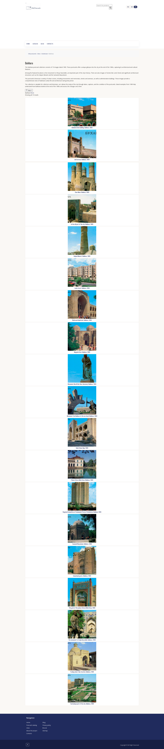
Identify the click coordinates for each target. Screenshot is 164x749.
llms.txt (45, 728)
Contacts (50, 44)
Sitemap (45, 731)
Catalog (35, 44)
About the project (31, 731)
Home (28, 44)
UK (132, 7)
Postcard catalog (31, 725)
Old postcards (32, 54)
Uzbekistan (44, 54)
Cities (38, 54)
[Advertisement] (82, 26)
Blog (42, 44)
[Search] (110, 8)
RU (128, 7)
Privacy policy (47, 725)
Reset (32, 93)
